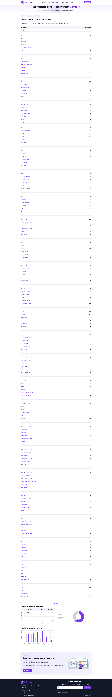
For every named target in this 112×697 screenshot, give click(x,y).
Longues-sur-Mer (25, 375)
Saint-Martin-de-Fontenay (27, 493)
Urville (22, 562)
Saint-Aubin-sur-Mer (25, 461)
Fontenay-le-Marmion (26, 260)
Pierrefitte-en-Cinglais (26, 426)
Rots (22, 447)
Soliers (22, 516)
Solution (48, 2)
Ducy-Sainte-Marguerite (26, 228)
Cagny (22, 139)
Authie (22, 58)
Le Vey (22, 363)
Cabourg (23, 133)
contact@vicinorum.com (26, 692)
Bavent (22, 79)
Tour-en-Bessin (24, 544)
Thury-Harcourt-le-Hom (26, 533)
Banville (23, 67)
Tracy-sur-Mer (24, 550)
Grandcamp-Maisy (25, 294)
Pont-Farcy (23, 432)
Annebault (23, 41)
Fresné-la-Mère (24, 263)
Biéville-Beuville (24, 102)
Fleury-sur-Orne (24, 254)
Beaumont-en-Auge (25, 84)
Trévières (23, 553)
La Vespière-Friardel (25, 340)
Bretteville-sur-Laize (25, 127)
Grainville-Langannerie (26, 288)
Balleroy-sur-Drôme (25, 61)
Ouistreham (23, 418)
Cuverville (23, 205)
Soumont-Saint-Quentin (26, 524)
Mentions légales (88, 695)
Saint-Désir (23, 467)
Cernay (22, 168)
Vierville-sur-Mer (25, 579)
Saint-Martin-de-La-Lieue (26, 495)
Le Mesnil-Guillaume (25, 352)
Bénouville (23, 90)
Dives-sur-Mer (24, 219)
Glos (22, 277)
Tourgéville (23, 547)
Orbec (22, 415)
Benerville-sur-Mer (25, 87)
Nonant (22, 409)
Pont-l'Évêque (24, 435)
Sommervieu (24, 518)
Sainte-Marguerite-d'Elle (26, 472)
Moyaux (23, 406)
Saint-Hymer (24, 484)
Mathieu (23, 386)
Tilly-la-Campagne (25, 536)
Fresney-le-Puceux (25, 265)
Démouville (23, 214)
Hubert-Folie (24, 317)
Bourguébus (24, 122)
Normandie (29, 16)
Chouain (23, 171)
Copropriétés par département (63, 690)
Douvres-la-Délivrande (26, 222)
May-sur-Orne (24, 389)
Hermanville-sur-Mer (25, 300)
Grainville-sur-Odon (25, 291)
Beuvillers (23, 99)
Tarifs (67, 2)
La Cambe (23, 326)
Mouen (22, 401)
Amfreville (23, 33)
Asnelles (23, 50)
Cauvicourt (23, 165)
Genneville (23, 271)
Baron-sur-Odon (24, 73)
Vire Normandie (24, 596)
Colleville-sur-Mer (25, 179)
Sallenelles (23, 510)
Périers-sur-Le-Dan (25, 424)
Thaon (22, 527)
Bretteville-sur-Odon (25, 130)
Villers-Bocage (24, 585)
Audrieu (23, 56)
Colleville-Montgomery (26, 176)
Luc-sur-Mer (24, 380)
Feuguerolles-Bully (25, 251)
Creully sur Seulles (25, 202)
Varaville (23, 570)
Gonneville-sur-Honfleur (26, 280)
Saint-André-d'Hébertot (26, 449)
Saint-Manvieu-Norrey (26, 490)
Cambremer (24, 150)
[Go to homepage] (38, 682)
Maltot (22, 383)
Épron (22, 231)
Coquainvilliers (24, 191)
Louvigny (23, 378)
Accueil (43, 2)
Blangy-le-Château (25, 107)
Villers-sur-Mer (24, 587)
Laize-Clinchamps (25, 332)
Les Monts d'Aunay (25, 360)
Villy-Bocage (24, 593)
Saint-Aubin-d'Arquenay (26, 458)
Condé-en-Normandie (26, 188)
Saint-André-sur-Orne (26, 452)
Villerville (23, 590)
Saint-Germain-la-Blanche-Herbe (28, 481)
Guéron (22, 297)
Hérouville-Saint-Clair (26, 303)
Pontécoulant (24, 429)
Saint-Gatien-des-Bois (26, 475)
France (22, 16)
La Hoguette (24, 329)
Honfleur (23, 311)
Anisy (22, 38)
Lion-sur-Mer (24, 366)
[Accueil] (26, 2)
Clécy (22, 173)
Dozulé (22, 225)
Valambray (23, 564)
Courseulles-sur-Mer (25, 196)
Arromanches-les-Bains (26, 47)
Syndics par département (62, 692)
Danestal (23, 208)
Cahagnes (23, 142)
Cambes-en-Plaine (25, 148)
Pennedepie (24, 421)
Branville (23, 125)
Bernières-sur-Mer (25, 96)
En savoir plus (27, 670)
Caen (22, 136)
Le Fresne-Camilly (25, 349)
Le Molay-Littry (24, 357)
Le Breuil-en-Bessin (25, 346)
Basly (22, 76)
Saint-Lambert (24, 487)
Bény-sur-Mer (24, 93)
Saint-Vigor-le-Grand (25, 507)
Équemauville (24, 234)
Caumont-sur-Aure (25, 162)
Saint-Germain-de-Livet (26, 478)
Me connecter (88, 2)
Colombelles (24, 182)
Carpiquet (23, 156)
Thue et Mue (24, 530)
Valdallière (23, 567)
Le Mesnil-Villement (25, 355)
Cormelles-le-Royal (25, 194)
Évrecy (22, 245)
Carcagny (23, 153)
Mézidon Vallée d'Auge (26, 395)
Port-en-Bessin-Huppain (26, 438)
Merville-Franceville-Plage (27, 392)
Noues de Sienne (25, 412)
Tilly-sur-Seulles (24, 539)
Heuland (23, 309)
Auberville (23, 53)
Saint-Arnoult (24, 455)
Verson (22, 573)
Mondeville (23, 398)
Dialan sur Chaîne (25, 217)
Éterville (23, 242)
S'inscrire (87, 687)
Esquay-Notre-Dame (25, 240)
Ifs (21, 320)
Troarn (22, 556)
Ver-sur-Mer (24, 576)
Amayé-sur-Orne (25, 30)
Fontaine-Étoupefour (25, 257)
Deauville (23, 211)
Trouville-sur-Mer (25, 559)
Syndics (62, 2)
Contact (72, 2)
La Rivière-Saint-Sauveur (26, 337)
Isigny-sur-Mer (24, 323)
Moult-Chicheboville (25, 403)
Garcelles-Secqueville (26, 268)
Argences (23, 44)
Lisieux (22, 369)
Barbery (23, 70)
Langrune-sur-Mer (25, 334)
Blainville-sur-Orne (25, 104)
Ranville (23, 441)
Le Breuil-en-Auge (25, 343)
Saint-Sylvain (24, 504)
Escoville (23, 237)
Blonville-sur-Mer (25, 110)
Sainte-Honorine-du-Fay (26, 470)
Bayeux (23, 81)
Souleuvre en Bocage (26, 521)
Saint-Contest (24, 464)
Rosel (22, 444)
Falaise (22, 248)
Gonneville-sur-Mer (25, 283)
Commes (23, 185)
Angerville (23, 35)
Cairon (22, 145)
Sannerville (23, 513)
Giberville (23, 274)
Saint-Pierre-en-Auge (26, 498)
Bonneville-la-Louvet (26, 113)
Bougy (22, 119)
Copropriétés (55, 2)
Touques (23, 541)
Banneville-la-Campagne (26, 64)
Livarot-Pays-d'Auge (25, 372)
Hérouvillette (24, 306)
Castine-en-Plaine (25, 159)
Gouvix (22, 286)
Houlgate (23, 314)
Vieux (22, 582)
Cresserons (23, 199)
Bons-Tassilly (24, 116)
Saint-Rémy (23, 501)
